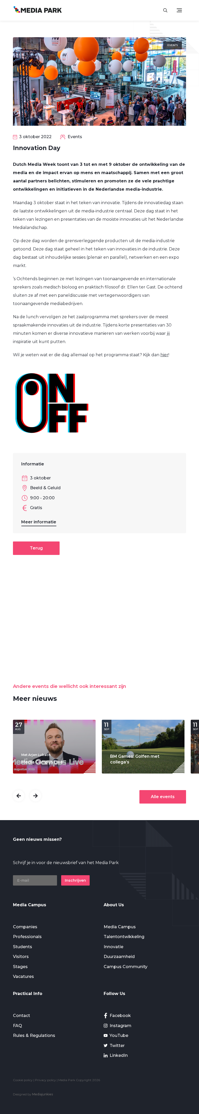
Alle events (163, 796)
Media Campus (120, 926)
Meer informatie (38, 521)
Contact (21, 1015)
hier (164, 354)
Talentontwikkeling (124, 936)
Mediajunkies (42, 1094)
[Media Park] (37, 10)
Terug (36, 548)
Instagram (120, 1025)
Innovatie (113, 946)
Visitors (21, 956)
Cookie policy (23, 1080)
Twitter (117, 1045)
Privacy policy (45, 1080)
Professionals (27, 936)
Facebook (120, 1015)
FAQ (17, 1025)
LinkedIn (119, 1055)
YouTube (119, 1035)
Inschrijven (75, 880)
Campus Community (125, 966)
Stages (20, 966)
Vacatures (23, 976)
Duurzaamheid (119, 956)
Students (22, 946)
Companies (25, 926)
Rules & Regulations (34, 1035)
